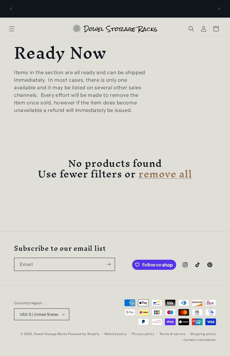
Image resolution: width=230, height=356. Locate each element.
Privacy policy (143, 334)
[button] (12, 29)
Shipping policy (203, 334)
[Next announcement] (219, 9)
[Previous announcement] (11, 9)
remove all (165, 173)
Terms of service (172, 334)
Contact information (199, 340)
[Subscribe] (108, 264)
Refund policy (116, 334)
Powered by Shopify (84, 334)
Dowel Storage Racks (50, 334)
